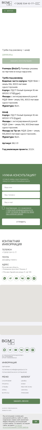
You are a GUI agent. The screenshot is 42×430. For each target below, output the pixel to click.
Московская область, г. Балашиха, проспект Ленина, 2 (14, 268)
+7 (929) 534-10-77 (24, 3)
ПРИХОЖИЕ (25, 393)
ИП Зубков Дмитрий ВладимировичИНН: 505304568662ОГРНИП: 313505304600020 (12, 357)
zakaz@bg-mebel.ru (9, 260)
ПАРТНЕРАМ (6, 366)
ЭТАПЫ (4, 390)
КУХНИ (23, 384)
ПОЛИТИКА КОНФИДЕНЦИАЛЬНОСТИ (14, 369)
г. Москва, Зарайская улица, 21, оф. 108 (16, 272)
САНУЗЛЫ (24, 390)
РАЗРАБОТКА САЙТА (6, 410)
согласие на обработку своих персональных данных (20, 213)
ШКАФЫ (24, 381)
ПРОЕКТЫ (5, 384)
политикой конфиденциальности (20, 210)
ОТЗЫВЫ (5, 387)
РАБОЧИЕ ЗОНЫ (26, 387)
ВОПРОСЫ (5, 393)
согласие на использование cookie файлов (15, 426)
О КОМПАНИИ (6, 381)
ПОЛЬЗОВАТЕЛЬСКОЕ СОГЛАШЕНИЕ (14, 372)
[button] (21, 401)
